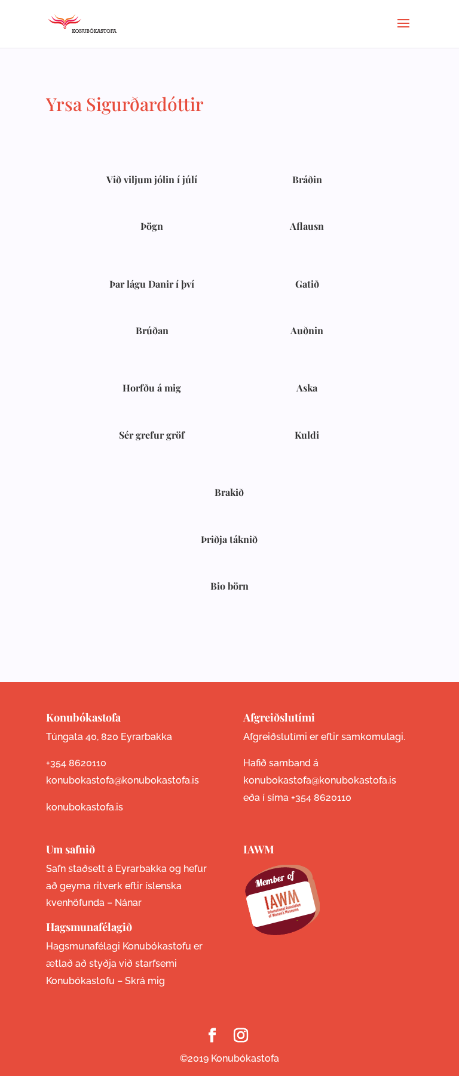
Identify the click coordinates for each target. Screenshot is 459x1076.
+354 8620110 (76, 763)
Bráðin (307, 179)
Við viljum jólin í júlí (151, 179)
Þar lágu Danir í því (151, 284)
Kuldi (307, 434)
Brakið (229, 492)
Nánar (128, 902)
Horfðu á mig (152, 387)
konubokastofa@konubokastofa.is (122, 780)
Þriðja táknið (229, 539)
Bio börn (229, 585)
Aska (306, 387)
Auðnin (306, 330)
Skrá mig (145, 980)
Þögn (151, 226)
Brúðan (152, 330)
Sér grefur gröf (152, 434)
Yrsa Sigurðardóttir (125, 104)
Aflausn (307, 226)
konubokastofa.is (84, 807)
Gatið (307, 284)
